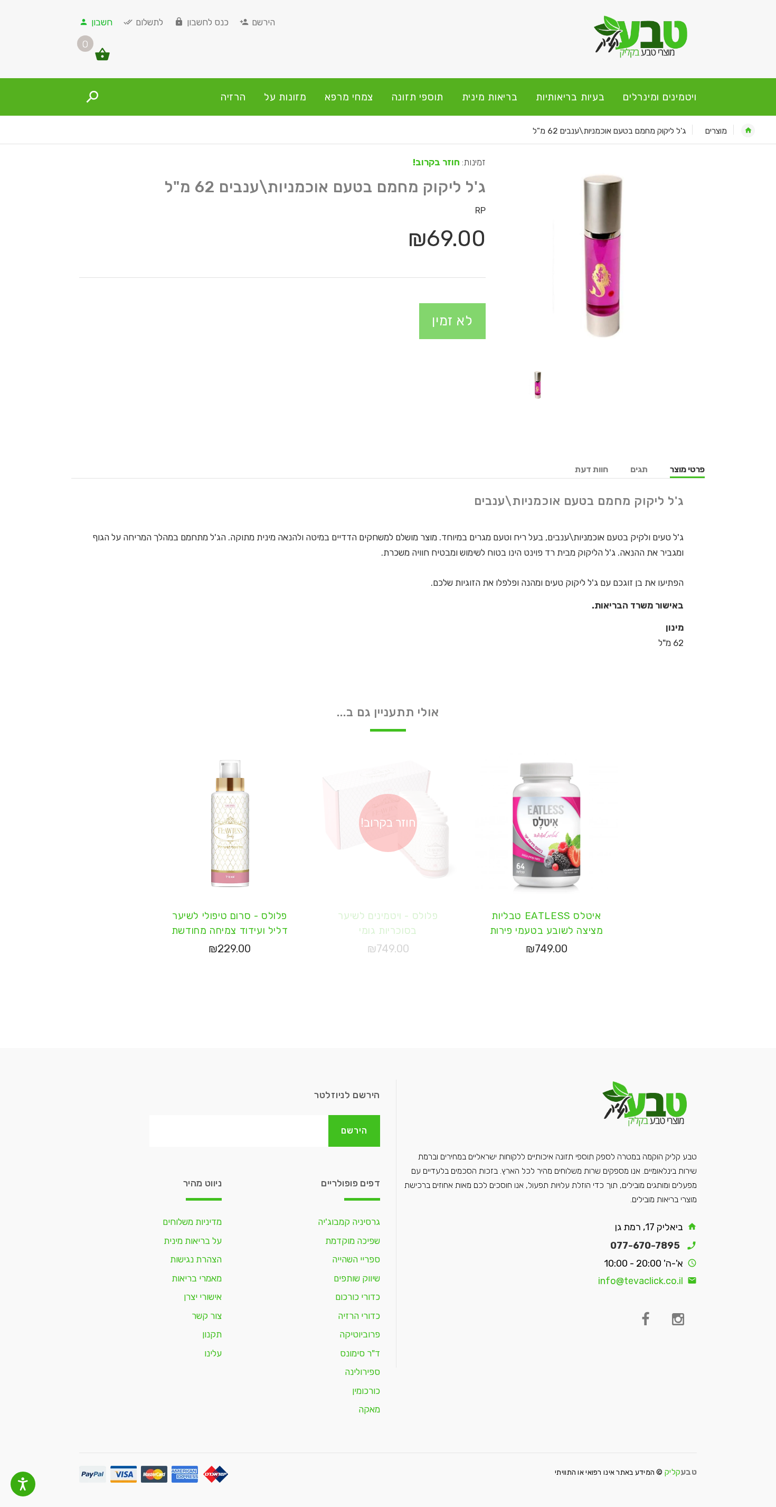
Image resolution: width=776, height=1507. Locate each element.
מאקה (369, 1409)
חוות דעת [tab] (591, 469)
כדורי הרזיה (359, 1316)
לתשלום (149, 22)
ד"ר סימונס (360, 1353)
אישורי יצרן (203, 1296)
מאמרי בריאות (197, 1278)
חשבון (101, 22)
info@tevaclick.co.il (640, 1281)
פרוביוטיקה (359, 1334)
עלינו (213, 1353)
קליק (681, 1472)
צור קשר (207, 1316)
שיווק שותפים (357, 1278)
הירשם (263, 22)
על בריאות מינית (193, 1240)
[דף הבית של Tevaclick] (599, 36)
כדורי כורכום (357, 1296)
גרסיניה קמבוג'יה (349, 1221)
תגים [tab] (639, 469)
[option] (599, 254)
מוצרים (716, 131)
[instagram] (678, 1319)
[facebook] (645, 1319)
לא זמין (452, 321)
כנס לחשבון (208, 22)
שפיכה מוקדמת (352, 1240)
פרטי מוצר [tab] (687, 469)
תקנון (212, 1334)
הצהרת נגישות (196, 1259)
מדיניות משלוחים (192, 1221)
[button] (109, 59)
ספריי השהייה (356, 1259)
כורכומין (366, 1391)
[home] (748, 130)
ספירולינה (362, 1371)
